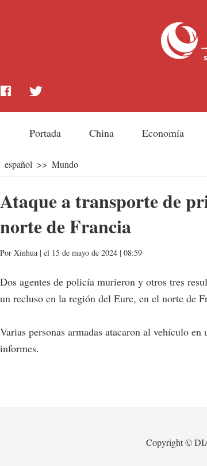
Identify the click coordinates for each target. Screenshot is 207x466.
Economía (163, 133)
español (18, 164)
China (101, 133)
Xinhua (25, 252)
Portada (45, 133)
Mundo (65, 164)
